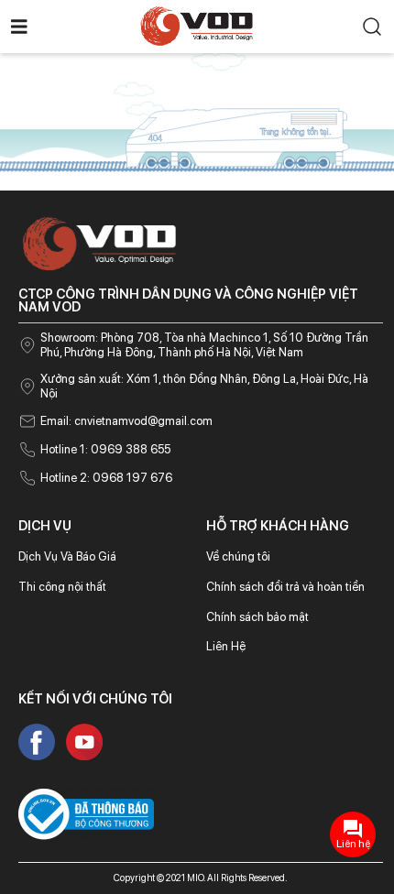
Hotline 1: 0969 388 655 (105, 449)
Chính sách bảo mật (257, 617)
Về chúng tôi (238, 556)
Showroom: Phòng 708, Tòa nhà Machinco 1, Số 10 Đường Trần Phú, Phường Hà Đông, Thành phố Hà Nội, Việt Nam (204, 345)
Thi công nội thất (62, 587)
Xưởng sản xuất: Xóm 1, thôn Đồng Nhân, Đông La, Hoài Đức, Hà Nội (204, 386)
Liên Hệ (226, 646)
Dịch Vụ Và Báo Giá (67, 556)
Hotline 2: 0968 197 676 (106, 478)
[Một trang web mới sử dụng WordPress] (197, 25)
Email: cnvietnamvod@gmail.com (126, 421)
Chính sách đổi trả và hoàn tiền (285, 587)
